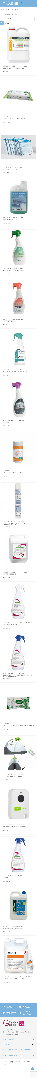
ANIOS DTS (7, 422)
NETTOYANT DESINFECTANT (14, 978)
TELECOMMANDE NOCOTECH (14, 827)
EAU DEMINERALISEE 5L (12, 928)
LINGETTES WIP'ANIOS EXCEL (14, 118)
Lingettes (6, 116)
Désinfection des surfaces (13, 167)
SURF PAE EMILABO (10, 624)
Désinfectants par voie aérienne (15, 521)
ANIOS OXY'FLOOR (10, 169)
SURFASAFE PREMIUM (11, 321)
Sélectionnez (11, 19)
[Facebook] (32, 1068)
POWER (6, 877)
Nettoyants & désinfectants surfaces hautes (20, 622)
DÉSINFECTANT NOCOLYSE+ (14, 68)
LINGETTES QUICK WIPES (13, 473)
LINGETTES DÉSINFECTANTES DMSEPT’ (18, 726)
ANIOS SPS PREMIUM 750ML (14, 270)
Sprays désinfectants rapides (14, 420)
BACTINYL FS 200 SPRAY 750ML (15, 371)
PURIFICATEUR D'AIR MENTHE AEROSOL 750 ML (15, 524)
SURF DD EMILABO (10, 574)
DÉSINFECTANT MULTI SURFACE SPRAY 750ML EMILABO (18, 675)
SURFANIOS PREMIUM (11, 220)
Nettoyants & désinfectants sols (15, 66)
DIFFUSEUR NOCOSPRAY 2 (13, 776)
